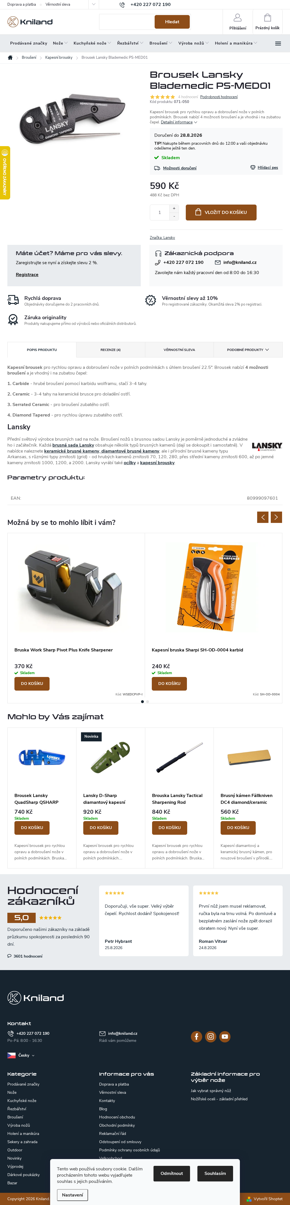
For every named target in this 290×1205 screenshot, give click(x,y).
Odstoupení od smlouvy (120, 1142)
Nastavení (72, 1195)
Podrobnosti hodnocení (219, 97)
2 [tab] (147, 701)
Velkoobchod (110, 1158)
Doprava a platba (21, 4)
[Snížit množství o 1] (174, 216)
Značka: (162, 237)
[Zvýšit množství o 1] (174, 209)
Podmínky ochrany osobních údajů (129, 1150)
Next (276, 517)
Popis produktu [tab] (42, 350)
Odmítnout (172, 1173)
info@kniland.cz (240, 262)
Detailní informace (177, 122)
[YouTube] (225, 1036)
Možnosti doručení (180, 168)
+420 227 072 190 (183, 262)
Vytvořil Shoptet (268, 1199)
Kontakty (107, 1100)
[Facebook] (196, 1036)
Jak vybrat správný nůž (211, 1091)
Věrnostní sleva (58, 4)
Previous (262, 517)
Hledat (172, 22)
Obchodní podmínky (117, 1125)
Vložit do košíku (226, 212)
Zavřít (179, 237)
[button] (41, 835)
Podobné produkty (245, 350)
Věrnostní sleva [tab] (179, 350)
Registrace (27, 275)
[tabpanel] (76, 615)
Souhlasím (215, 1173)
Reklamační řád (112, 1133)
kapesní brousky (157, 463)
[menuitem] (28, 43)
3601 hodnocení (27, 956)
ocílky (130, 463)
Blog (103, 1109)
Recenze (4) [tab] (111, 350)
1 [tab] (142, 701)
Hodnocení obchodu (117, 1117)
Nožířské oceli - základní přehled (219, 1099)
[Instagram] (210, 1036)
